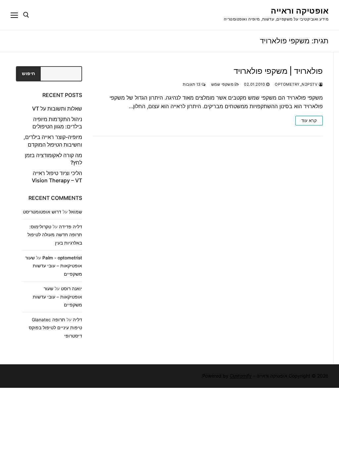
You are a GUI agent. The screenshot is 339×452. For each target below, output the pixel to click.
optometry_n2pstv (297, 84)
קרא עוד (309, 120)
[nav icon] (14, 15)
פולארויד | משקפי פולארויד (278, 71)
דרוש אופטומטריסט (42, 211)
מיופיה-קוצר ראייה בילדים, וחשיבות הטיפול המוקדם (53, 141)
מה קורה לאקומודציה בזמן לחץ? (53, 159)
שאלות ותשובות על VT (57, 108)
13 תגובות (192, 84)
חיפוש (28, 73)
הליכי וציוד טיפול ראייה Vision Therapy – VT (57, 177)
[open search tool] (26, 15)
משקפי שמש (223, 84)
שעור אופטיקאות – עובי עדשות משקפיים (53, 266)
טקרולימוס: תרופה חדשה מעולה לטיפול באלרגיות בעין (54, 235)
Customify (241, 376)
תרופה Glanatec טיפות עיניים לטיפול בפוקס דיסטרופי (55, 328)
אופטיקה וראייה (299, 11)
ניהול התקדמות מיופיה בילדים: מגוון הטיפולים (57, 123)
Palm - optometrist (62, 257)
